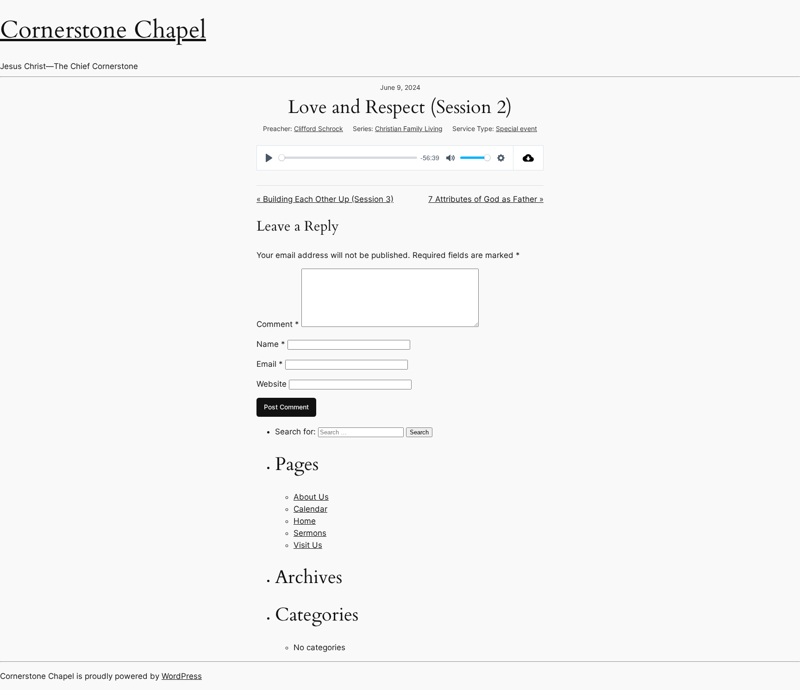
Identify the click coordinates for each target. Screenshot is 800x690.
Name (270, 344)
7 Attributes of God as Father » (486, 199)
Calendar (310, 509)
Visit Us (308, 545)
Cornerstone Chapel (103, 29)
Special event (516, 128)
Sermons (310, 533)
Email (269, 364)
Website (271, 384)
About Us (311, 497)
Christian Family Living (409, 128)
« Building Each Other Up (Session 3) (325, 199)
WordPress (182, 676)
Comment (277, 324)
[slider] (348, 157)
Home (305, 521)
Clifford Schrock (318, 128)
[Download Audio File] (528, 157)
